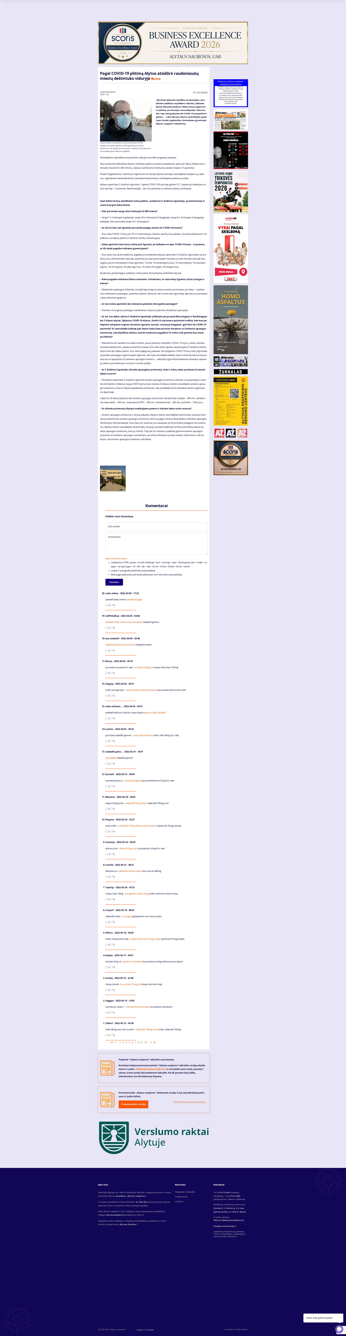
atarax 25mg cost (128, 848)
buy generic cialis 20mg (137, 893)
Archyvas (179, 1201)
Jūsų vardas (114, 526)
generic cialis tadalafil (155, 712)
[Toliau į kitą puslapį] (151, 1042)
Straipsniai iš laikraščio (185, 1191)
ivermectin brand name (138, 1006)
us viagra (127, 916)
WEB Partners (242, 1329)
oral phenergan (132, 780)
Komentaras (114, 536)
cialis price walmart (143, 735)
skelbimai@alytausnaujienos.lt (151, 1069)
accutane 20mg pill (144, 667)
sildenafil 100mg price (147, 1029)
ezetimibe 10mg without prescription (137, 825)
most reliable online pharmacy (141, 689)
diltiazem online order (130, 871)
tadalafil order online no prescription (124, 622)
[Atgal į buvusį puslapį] (115, 1042)
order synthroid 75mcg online (145, 938)
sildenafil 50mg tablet (136, 803)
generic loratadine (132, 961)
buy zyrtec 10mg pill (130, 984)
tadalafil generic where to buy (120, 644)
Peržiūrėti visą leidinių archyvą (189, 1102)
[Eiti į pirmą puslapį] (112, 1042)
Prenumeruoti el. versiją (133, 1104)
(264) (157, 79)
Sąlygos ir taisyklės (145, 1329)
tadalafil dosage (134, 599)
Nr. (200, 92)
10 (145, 1042)
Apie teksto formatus (116, 558)
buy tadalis (110, 757)
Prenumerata (181, 1196)
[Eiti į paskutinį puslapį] (154, 1042)
